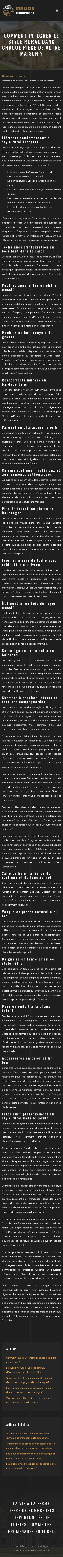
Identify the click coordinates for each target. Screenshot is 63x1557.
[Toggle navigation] (56, 10)
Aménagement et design (15, 76)
